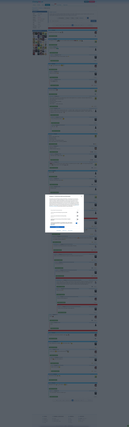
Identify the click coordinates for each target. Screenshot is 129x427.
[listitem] (64, 210)
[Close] (82, 196)
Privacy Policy (70, 230)
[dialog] (64, 213)
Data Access (64, 230)
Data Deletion (59, 230)
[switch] (77, 212)
